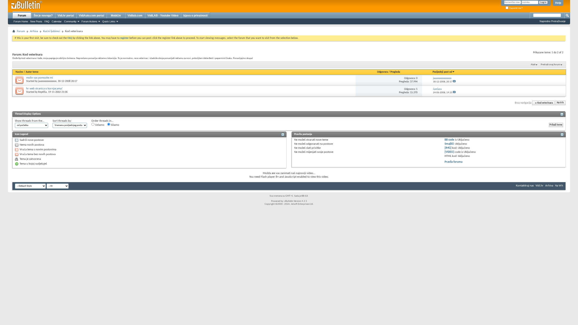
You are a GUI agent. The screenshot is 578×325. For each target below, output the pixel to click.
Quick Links (108, 21)
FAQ (46, 21)
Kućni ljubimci (51, 31)
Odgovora (382, 72)
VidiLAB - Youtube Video (162, 15)
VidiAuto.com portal (91, 15)
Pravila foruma (453, 161)
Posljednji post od (442, 72)
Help (558, 3)
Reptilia (42, 92)
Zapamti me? (515, 8)
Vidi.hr (539, 185)
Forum (22, 15)
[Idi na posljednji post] (454, 82)
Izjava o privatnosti (195, 15)
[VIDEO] (449, 152)
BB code (449, 139)
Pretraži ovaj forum (550, 64)
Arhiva (34, 31)
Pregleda (395, 72)
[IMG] (448, 147)
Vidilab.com (135, 15)
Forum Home (21, 21)
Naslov (19, 72)
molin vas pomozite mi (39, 77)
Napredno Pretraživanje (553, 21)
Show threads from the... (29, 120)
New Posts (36, 21)
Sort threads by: (62, 120)
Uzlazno (99, 124)
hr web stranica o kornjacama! (44, 88)
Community (70, 21)
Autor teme (32, 72)
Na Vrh (560, 103)
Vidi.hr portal (66, 15)
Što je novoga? (43, 15)
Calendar (57, 21)
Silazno (114, 124)
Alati (533, 64)
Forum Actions (89, 21)
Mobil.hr (116, 15)
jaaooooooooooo (47, 81)
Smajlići (449, 143)
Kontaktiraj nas (525, 185)
